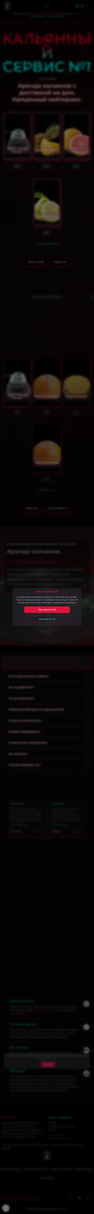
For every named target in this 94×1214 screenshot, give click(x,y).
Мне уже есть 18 (47, 609)
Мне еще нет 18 (47, 619)
